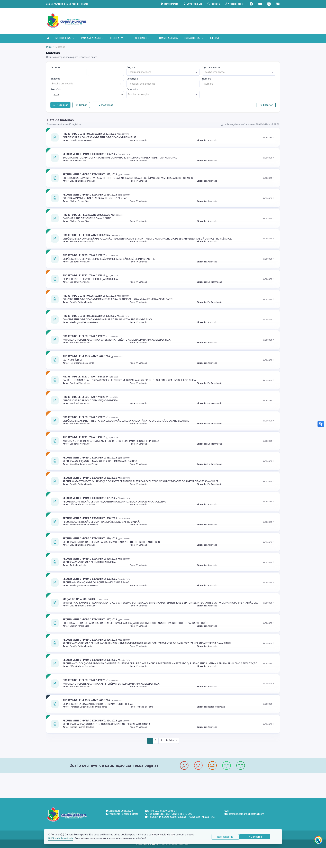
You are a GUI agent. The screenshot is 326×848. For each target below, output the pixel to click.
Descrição (132, 78)
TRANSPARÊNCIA (168, 38)
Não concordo (225, 836)
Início (49, 47)
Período (55, 67)
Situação (55, 78)
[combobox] (163, 72)
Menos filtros (105, 105)
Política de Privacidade (60, 838)
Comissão (132, 89)
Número (206, 78)
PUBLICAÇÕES (141, 38)
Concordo (256, 836)
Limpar (83, 105)
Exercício (56, 89)
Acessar (268, 137)
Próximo (171, 740)
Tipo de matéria (211, 67)
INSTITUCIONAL (63, 38)
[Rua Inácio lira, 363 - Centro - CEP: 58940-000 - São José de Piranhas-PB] (163, 785)
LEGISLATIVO (117, 38)
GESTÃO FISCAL (192, 38)
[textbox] (163, 72)
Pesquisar (62, 105)
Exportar (268, 105)
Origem (130, 67)
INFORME (215, 38)
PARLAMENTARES (91, 38)
